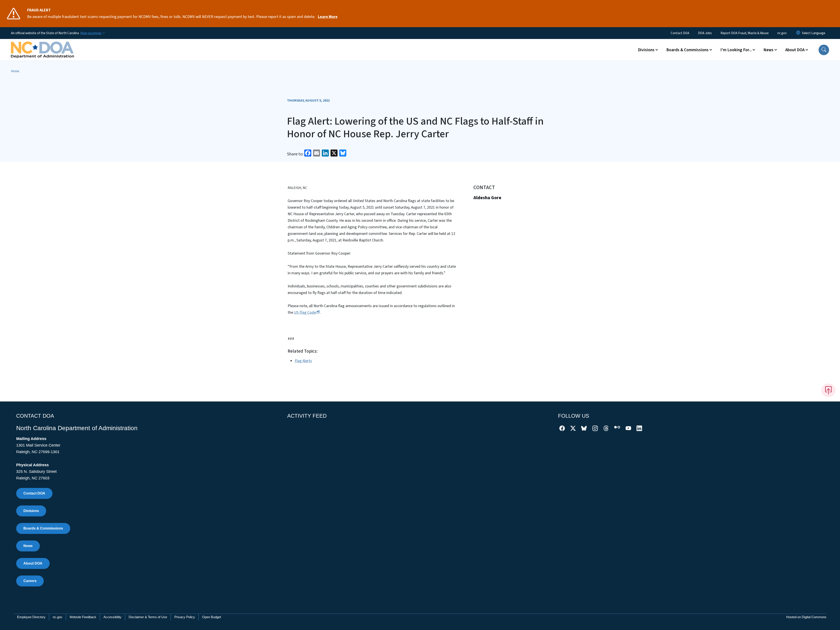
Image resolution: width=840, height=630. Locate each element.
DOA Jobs (705, 33)
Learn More (328, 16)
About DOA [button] (795, 50)
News (28, 546)
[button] (824, 50)
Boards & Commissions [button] (687, 50)
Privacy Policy (184, 617)
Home (15, 71)
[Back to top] (828, 390)
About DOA (32, 563)
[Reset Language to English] (798, 33)
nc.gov (782, 33)
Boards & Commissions (43, 528)
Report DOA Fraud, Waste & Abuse (745, 33)
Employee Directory (31, 617)
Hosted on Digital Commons (806, 617)
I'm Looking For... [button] (736, 50)
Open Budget (211, 617)
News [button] (768, 50)
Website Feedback (83, 617)
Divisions (31, 511)
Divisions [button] (646, 50)
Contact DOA (680, 33)
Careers (30, 581)
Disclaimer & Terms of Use (148, 617)
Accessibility (112, 617)
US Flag (305, 312)
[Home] (42, 45)
